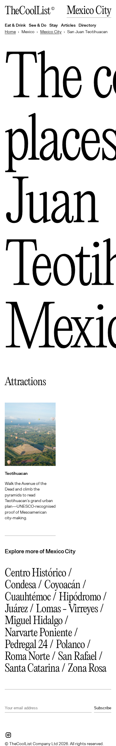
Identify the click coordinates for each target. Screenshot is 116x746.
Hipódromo (80, 597)
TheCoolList (27, 11)
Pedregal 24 (26, 645)
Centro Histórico (35, 573)
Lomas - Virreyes (67, 609)
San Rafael (77, 657)
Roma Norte (27, 657)
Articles (68, 25)
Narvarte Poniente (38, 633)
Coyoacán (62, 585)
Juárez (16, 609)
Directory (87, 25)
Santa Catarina (32, 668)
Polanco (70, 645)
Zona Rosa (87, 668)
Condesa (20, 585)
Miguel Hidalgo (33, 621)
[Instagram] (8, 735)
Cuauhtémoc (28, 597)
